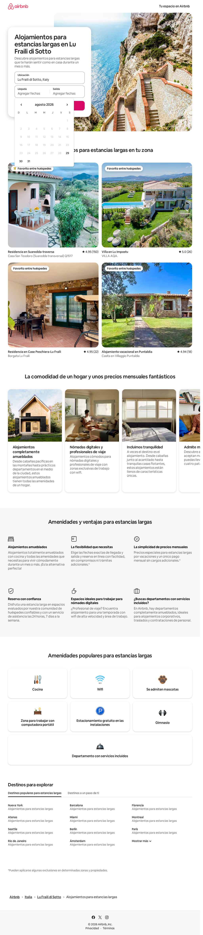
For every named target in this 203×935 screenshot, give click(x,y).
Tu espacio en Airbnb (174, 6)
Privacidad (92, 928)
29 (67, 153)
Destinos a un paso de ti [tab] (83, 793)
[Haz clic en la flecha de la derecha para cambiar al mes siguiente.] (67, 105)
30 (21, 161)
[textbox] (32, 93)
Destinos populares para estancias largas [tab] (34, 793)
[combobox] (49, 79)
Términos (109, 928)
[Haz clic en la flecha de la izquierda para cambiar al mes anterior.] (21, 105)
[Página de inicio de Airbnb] (18, 6)
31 (28, 161)
